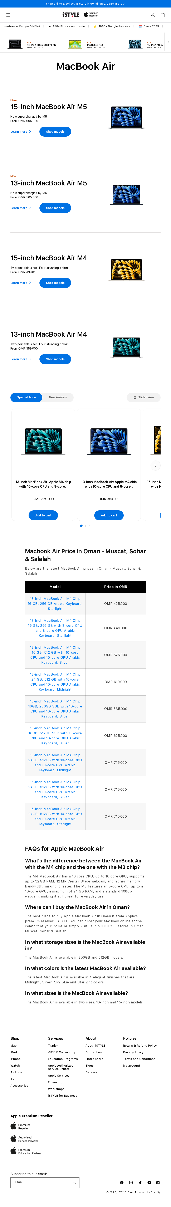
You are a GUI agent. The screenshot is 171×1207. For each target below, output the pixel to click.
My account (131, 1065)
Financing (55, 1082)
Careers (91, 1072)
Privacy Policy (133, 1052)
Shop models (55, 131)
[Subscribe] (74, 1182)
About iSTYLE (95, 1045)
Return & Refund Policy (140, 1045)
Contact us (94, 1052)
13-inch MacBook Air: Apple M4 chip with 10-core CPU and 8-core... (43, 484)
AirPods (16, 1072)
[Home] (70, 14)
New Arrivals (58, 397)
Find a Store (94, 1059)
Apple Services (58, 1075)
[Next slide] (167, 41)
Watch (15, 1065)
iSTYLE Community (61, 1052)
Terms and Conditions (139, 1059)
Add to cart (43, 515)
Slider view (146, 397)
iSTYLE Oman (126, 1192)
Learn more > (116, 3)
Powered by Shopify (148, 1192)
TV (12, 1079)
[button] (8, 15)
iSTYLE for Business (62, 1095)
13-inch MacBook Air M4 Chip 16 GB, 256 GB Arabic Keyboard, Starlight (55, 604)
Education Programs (63, 1059)
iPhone (15, 1059)
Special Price (26, 397)
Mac (13, 1045)
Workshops (56, 1089)
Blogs (90, 1065)
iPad (13, 1052)
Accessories (19, 1085)
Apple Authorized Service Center (60, 1067)
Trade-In (54, 1045)
